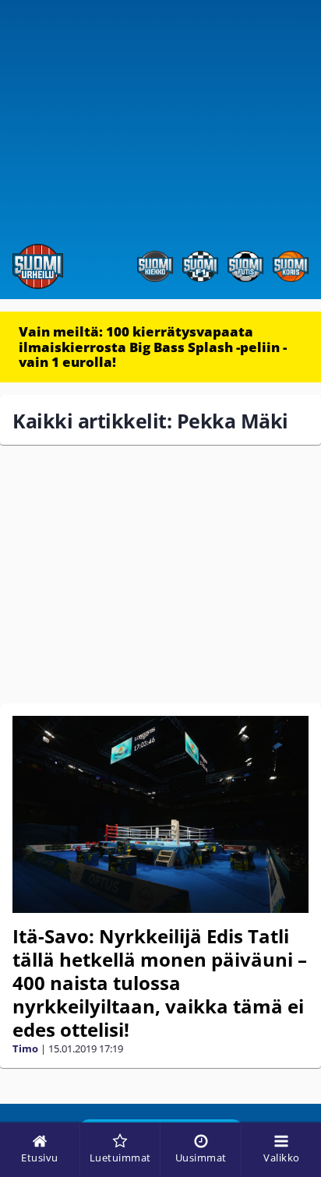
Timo (25, 1048)
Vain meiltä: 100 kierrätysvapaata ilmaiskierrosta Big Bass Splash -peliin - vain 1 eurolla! (153, 346)
